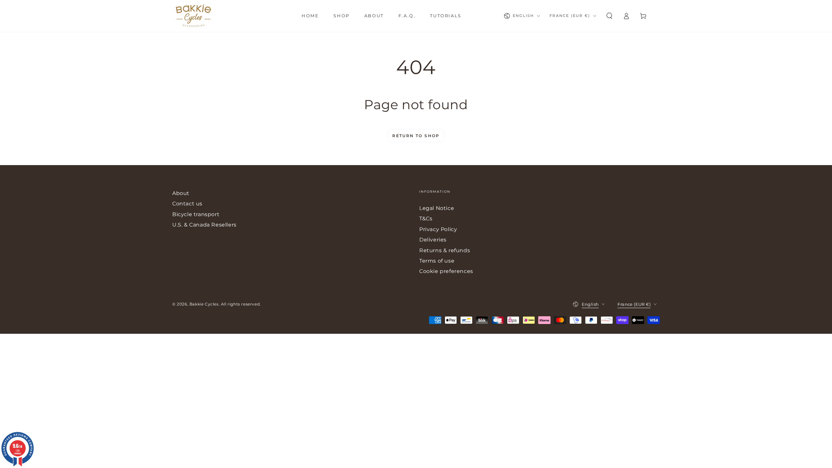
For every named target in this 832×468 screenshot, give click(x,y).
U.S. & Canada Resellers (204, 225)
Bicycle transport (195, 214)
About (180, 193)
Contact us (187, 204)
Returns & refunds (444, 250)
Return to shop (416, 135)
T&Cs (425, 218)
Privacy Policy (438, 229)
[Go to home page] (193, 16)
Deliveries (433, 240)
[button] (609, 16)
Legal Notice (436, 208)
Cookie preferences (446, 271)
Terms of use (436, 261)
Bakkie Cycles (204, 304)
